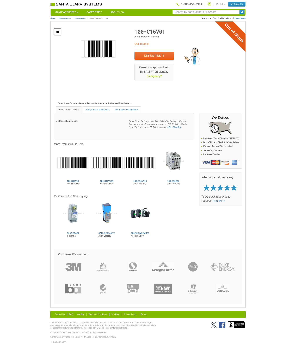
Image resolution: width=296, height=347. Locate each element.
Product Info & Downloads (97, 110)
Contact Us (60, 314)
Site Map (115, 314)
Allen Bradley (174, 127)
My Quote (237, 4)
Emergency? (154, 76)
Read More (219, 200)
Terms (143, 314)
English (220, 4)
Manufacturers (65, 12)
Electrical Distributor (97, 314)
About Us (116, 12)
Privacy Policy (130, 314)
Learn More (240, 18)
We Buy (80, 314)
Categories (94, 12)
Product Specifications (68, 110)
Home (52, 18)
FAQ (71, 314)
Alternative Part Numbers (126, 110)
